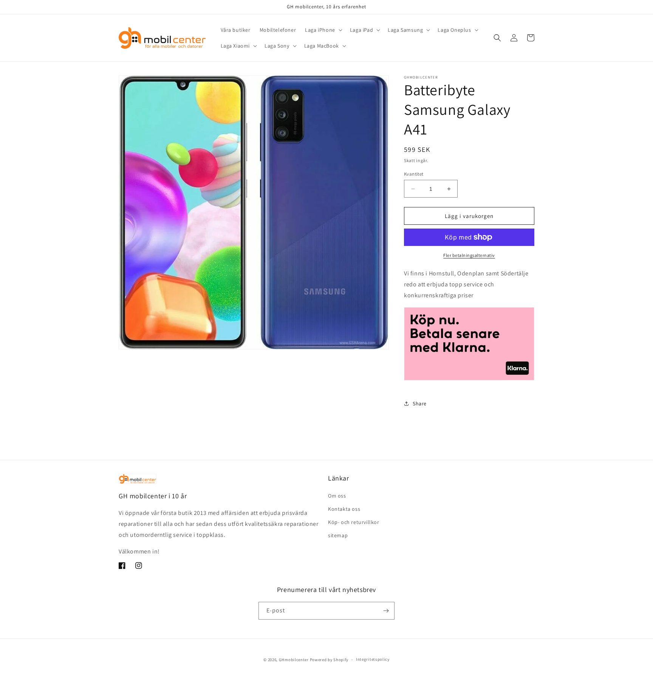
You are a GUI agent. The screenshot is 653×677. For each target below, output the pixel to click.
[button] (322, 30)
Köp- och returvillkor (353, 522)
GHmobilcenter (294, 659)
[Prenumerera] (386, 611)
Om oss (337, 495)
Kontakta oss (344, 508)
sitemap (338, 535)
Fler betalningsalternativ (469, 255)
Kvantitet (414, 174)
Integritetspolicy (373, 659)
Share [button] (420, 403)
